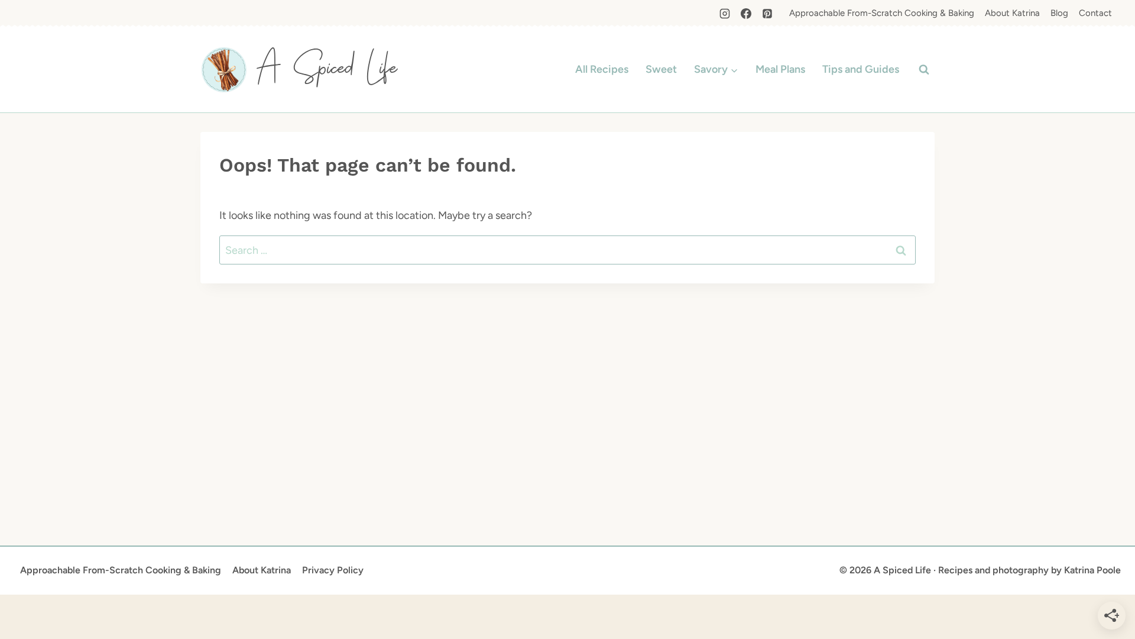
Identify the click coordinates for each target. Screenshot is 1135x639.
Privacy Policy (333, 570)
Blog (1059, 13)
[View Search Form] (924, 69)
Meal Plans (780, 69)
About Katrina (1012, 13)
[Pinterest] (767, 13)
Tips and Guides (860, 69)
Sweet (661, 69)
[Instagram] (724, 13)
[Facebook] (746, 13)
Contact (1095, 13)
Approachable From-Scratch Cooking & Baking (881, 13)
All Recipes (601, 69)
